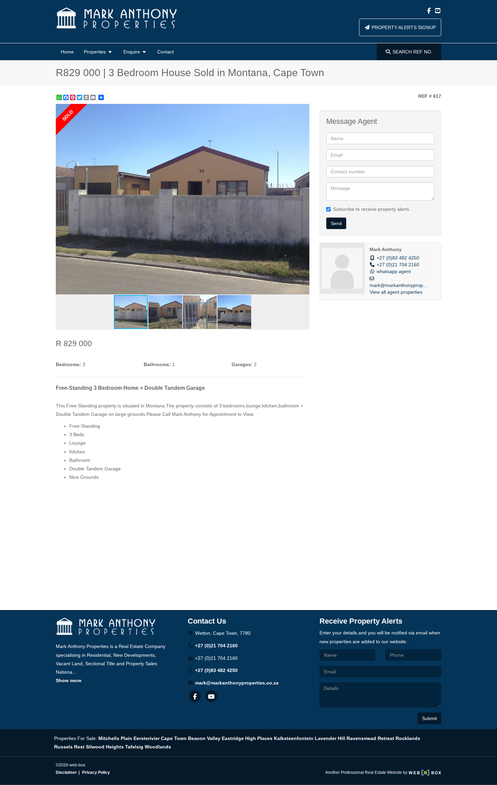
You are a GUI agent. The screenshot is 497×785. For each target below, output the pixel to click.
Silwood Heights (105, 746)
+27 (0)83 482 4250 (398, 258)
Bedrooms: (68, 364)
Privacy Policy (96, 772)
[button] (303, 110)
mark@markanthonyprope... (399, 285)
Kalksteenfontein (293, 738)
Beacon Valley (204, 738)
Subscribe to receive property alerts (371, 209)
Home (67, 51)
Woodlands (158, 746)
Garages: (242, 364)
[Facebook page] (429, 11)
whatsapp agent (394, 271)
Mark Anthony (386, 249)
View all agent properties (396, 292)
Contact (165, 51)
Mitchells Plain (115, 738)
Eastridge (233, 738)
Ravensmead (361, 738)
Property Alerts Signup (403, 27)
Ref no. (412, 51)
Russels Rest (69, 746)
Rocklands (408, 738)
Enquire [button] (132, 51)
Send (336, 223)
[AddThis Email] (94, 97)
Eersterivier (147, 738)
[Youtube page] (437, 11)
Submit (429, 718)
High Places (259, 738)
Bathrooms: (157, 364)
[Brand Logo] (116, 18)
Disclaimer (66, 772)
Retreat (386, 738)
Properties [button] (95, 51)
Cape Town (174, 738)
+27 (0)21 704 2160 (398, 264)
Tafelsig (134, 746)
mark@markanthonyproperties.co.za (237, 683)
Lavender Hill (330, 738)
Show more (68, 680)
